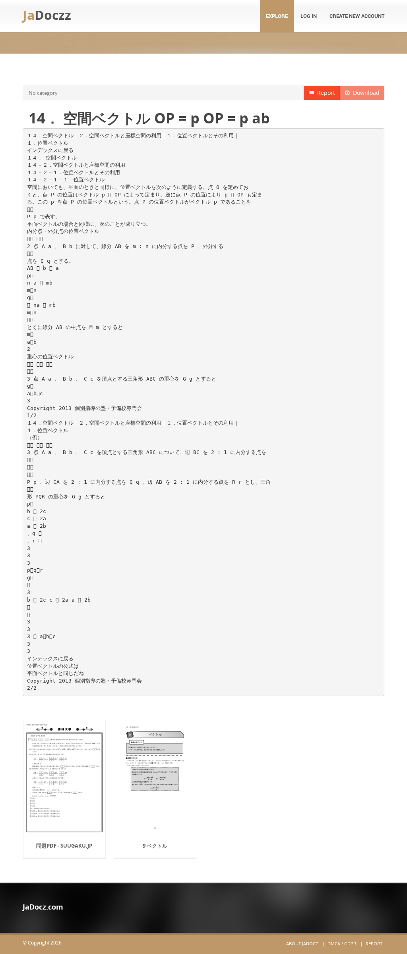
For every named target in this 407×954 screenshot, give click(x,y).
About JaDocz (302, 943)
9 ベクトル (155, 845)
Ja (47, 14)
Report (324, 92)
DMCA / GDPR (342, 943)
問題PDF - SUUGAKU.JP (64, 845)
